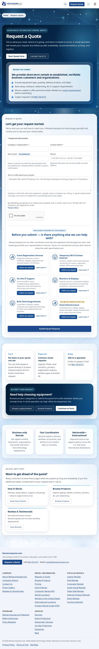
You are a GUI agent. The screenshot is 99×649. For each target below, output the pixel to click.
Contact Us (7, 584)
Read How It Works (18, 501)
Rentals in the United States (47, 598)
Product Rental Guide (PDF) (47, 605)
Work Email (19, 154)
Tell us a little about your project (21, 175)
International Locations (45, 602)
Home (6, 15)
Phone (53, 154)
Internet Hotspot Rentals (78, 595)
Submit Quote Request (49, 329)
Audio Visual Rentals (76, 587)
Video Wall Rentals (75, 591)
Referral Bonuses (10, 618)
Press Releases (9, 622)
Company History (10, 580)
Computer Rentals (75, 584)
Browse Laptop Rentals (22, 408)
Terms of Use (22, 644)
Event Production (43, 618)
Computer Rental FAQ (45, 591)
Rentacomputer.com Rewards (15, 614)
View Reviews (16, 527)
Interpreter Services (44, 622)
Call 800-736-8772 (38, 56)
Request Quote (76, 4)
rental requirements (71, 90)
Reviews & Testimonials (13, 591)
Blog (37, 633)
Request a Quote (12, 562)
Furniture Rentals (75, 602)
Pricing (38, 584)
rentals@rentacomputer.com (57, 562)
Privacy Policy (13, 207)
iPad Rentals (72, 580)
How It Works (41, 587)
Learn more (41, 268)
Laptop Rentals (74, 576)
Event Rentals (73, 598)
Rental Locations (42, 595)
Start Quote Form (16, 56)
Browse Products (45, 408)
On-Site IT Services (43, 625)
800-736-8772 (40, 97)
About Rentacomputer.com (14, 576)
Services (38, 614)
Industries (39, 629)
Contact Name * (56, 145)
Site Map (34, 644)
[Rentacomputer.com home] (11, 4)
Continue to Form (66, 408)
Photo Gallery (8, 587)
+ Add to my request (25, 268)
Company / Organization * (18, 145)
